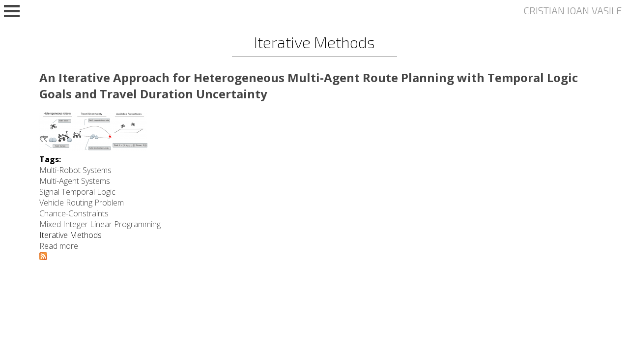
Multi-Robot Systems (75, 170)
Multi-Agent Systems (74, 181)
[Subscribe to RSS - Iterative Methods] (43, 257)
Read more (58, 245)
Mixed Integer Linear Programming (100, 224)
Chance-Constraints (74, 213)
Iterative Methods (70, 235)
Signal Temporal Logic (77, 191)
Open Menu (12, 11)
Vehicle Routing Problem (81, 202)
